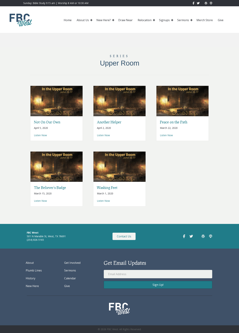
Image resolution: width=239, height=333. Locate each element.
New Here (32, 286)
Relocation (145, 20)
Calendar (70, 278)
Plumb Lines (34, 270)
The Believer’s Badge (50, 187)
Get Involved (72, 263)
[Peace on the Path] (182, 100)
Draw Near (125, 20)
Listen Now (40, 135)
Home (68, 20)
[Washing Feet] (119, 166)
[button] (91, 20)
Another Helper (109, 122)
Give (220, 20)
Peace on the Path (173, 122)
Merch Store (204, 20)
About (30, 263)
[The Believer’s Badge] (56, 166)
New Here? (103, 20)
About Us (83, 20)
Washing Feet (107, 187)
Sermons (183, 20)
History (30, 278)
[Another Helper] (119, 100)
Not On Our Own (47, 122)
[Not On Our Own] (56, 100)
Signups (164, 20)
